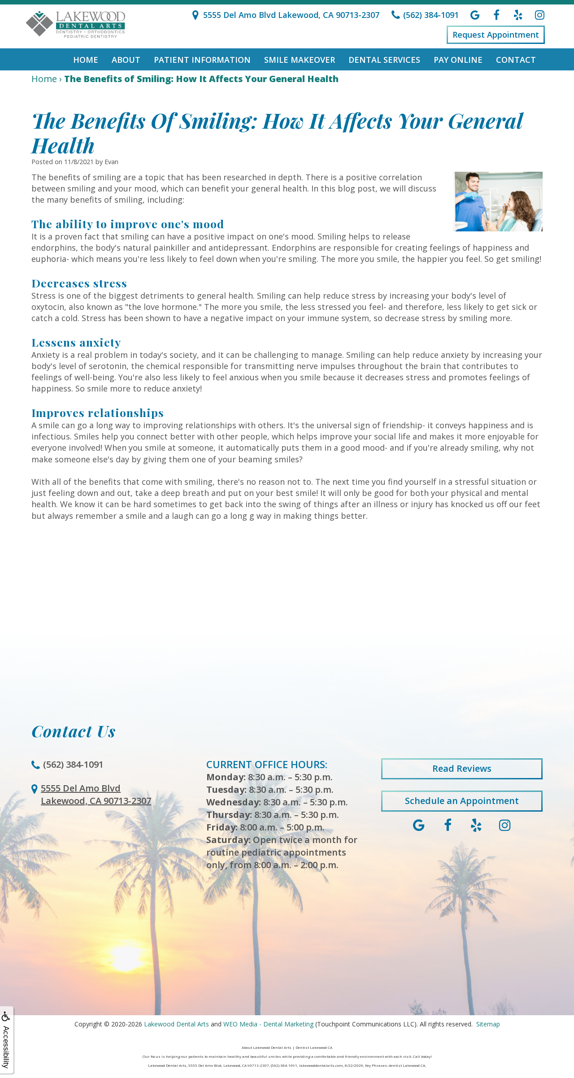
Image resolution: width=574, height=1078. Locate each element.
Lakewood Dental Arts (176, 1024)
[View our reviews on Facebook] (496, 15)
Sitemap (488, 1024)
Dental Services (384, 59)
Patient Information (202, 59)
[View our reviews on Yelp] (518, 15)
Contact (516, 59)
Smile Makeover (299, 59)
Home (85, 59)
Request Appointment (495, 34)
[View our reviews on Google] (475, 15)
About (126, 59)
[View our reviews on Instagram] (539, 15)
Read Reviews (461, 768)
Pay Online (458, 59)
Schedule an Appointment (462, 801)
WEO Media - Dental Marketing (268, 1024)
